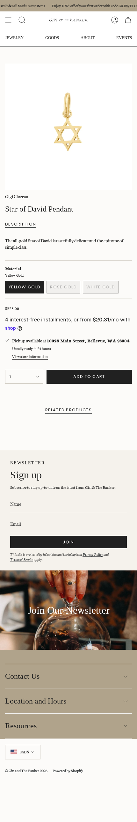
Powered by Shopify (68, 770)
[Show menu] (8, 20)
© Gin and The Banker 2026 (26, 770)
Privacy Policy (93, 554)
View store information (30, 356)
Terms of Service (21, 559)
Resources (21, 726)
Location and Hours (35, 701)
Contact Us (22, 676)
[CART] (128, 20)
